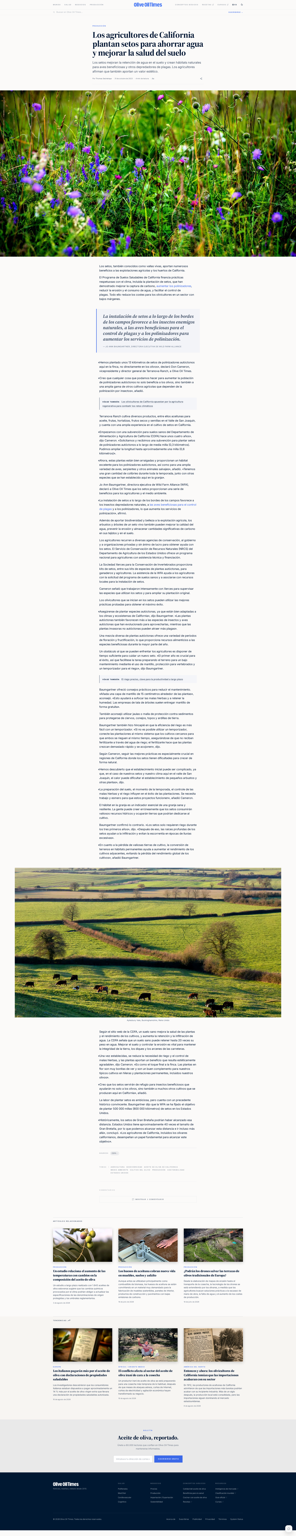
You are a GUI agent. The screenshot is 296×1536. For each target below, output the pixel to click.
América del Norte (195, 1367)
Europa (57, 1367)
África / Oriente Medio (131, 1367)
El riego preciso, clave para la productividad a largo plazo (152, 679)
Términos (222, 1519)
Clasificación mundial (224, 1493)
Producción (97, 5)
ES (235, 5)
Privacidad (210, 1519)
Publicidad (197, 1519)
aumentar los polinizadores (173, 286)
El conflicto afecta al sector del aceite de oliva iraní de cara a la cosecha (145, 1373)
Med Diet (122, 1493)
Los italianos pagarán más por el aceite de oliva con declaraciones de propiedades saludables (81, 1375)
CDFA (114, 1153)
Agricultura (118, 1167)
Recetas (207, 5)
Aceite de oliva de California (161, 1167)
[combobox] (140, 12)
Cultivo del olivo (140, 1170)
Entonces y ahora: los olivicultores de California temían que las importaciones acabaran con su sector (211, 1375)
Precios (153, 1489)
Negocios (80, 5)
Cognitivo (122, 1502)
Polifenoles (122, 1489)
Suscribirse (184, 1519)
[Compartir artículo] (201, 78)
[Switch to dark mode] (242, 4)
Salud (67, 5)
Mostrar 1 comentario (149, 1199)
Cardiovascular (124, 1497)
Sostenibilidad (176, 1170)
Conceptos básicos (186, 5)
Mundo (57, 5)
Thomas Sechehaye (104, 78)
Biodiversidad (134, 1167)
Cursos (222, 5)
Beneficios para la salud (193, 1493)
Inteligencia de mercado (225, 1489)
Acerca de (170, 1519)
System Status (236, 1519)
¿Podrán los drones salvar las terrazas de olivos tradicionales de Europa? (211, 1273)
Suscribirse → (235, 12)
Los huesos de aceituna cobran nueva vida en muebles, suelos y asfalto (146, 1273)
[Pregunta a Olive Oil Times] (288, 1528)
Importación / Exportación (161, 1497)
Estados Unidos (120, 1173)
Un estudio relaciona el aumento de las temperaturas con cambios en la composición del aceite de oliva (79, 1275)
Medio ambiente (119, 1170)
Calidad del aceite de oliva (194, 1489)
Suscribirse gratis (168, 1459)
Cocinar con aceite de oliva (195, 1497)
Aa (153, 78)
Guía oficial (220, 1497)
